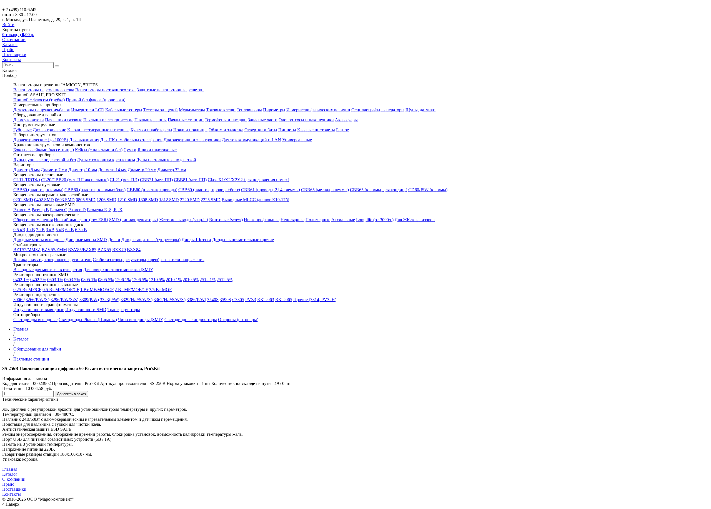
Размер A (22, 209)
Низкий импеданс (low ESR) (81, 219)
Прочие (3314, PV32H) (314, 299)
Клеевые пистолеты (316, 129)
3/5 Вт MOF (160, 289)
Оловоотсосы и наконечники (306, 119)
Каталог (9, 44)
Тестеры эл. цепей (160, 109)
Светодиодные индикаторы (190, 319)
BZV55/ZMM (54, 249)
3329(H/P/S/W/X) (136, 299)
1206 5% (140, 279)
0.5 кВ (19, 229)
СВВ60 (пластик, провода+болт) (209, 189)
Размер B (40, 209)
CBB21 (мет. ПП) (156, 179)
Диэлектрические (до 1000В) (40, 139)
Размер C (58, 209)
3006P (18, 299)
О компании (14, 39)
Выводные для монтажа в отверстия (47, 269)
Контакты (11, 59)
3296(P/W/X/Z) (64, 299)
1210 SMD (127, 199)
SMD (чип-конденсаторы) (133, 219)
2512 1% (208, 279)
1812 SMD (169, 199)
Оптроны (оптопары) (238, 319)
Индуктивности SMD (85, 309)
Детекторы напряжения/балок (41, 109)
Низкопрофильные (261, 219)
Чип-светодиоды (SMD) (140, 319)
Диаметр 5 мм (26, 169)
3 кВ (50, 229)
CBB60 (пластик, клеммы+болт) (95, 189)
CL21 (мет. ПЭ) (124, 179)
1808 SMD (148, 199)
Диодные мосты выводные (38, 239)
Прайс (8, 49)
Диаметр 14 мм (112, 169)
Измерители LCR (87, 109)
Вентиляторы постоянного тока (105, 89)
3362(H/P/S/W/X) (170, 299)
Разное (342, 129)
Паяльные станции (186, 119)
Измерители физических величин (318, 109)
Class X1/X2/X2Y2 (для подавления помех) (248, 179)
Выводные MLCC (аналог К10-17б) (255, 199)
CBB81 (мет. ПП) (190, 179)
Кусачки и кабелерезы (151, 129)
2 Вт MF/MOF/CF (131, 289)
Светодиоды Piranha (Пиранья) (88, 319)
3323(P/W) (109, 299)
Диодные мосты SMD (86, 239)
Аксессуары (346, 119)
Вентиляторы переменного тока (43, 89)
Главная (9, 469)
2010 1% (174, 279)
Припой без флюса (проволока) (95, 99)
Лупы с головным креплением (106, 159)
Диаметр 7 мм (54, 169)
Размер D (77, 209)
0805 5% (106, 279)
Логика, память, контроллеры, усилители (52, 259)
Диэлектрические (49, 129)
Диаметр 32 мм (171, 169)
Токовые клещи (221, 109)
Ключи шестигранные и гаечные (98, 129)
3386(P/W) (196, 299)
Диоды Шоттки (196, 239)
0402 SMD (44, 199)
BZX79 (119, 249)
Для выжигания (84, 139)
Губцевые (22, 129)
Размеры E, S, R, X (104, 209)
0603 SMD (65, 199)
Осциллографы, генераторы (377, 109)
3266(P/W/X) (37, 299)
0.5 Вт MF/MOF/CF (60, 289)
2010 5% (191, 279)
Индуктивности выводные (38, 309)
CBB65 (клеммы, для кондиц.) (378, 189)
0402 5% (38, 279)
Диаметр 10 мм (82, 169)
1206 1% (123, 279)
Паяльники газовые (63, 119)
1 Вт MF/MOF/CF (97, 289)
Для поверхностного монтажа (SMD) (118, 269)
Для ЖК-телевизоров (415, 219)
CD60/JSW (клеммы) (427, 189)
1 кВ (30, 229)
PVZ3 (250, 299)
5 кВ (60, 229)
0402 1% (21, 279)
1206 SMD (106, 199)
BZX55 (104, 249)
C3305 (238, 299)
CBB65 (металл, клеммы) (325, 189)
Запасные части (262, 119)
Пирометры (274, 109)
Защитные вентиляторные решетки (170, 89)
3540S (213, 299)
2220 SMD (190, 199)
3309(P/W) (89, 299)
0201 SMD (23, 199)
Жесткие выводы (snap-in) (183, 219)
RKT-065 (283, 299)
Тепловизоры (249, 109)
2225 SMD (211, 199)
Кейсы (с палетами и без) (98, 149)
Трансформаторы (123, 309)
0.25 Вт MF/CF (27, 289)
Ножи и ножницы (190, 129)
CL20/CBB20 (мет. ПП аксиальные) (75, 179)
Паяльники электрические (108, 119)
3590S (225, 299)
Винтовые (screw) (226, 219)
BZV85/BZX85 (82, 249)
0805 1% (89, 279)
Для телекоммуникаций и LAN (251, 139)
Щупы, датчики (420, 109)
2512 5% (224, 279)
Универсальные (297, 139)
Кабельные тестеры (123, 109)
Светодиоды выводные (35, 319)
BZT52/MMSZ (27, 249)
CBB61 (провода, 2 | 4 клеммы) (270, 189)
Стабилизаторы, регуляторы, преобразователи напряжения (148, 259)
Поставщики (14, 54)
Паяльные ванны (150, 119)
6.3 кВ (81, 229)
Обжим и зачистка (226, 129)
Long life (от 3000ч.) (375, 219)
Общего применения (33, 219)
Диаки (114, 239)
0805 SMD (86, 199)
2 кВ (40, 229)
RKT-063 (265, 299)
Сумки (130, 149)
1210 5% (157, 279)
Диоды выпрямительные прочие (243, 239)
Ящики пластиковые (157, 149)
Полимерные (318, 219)
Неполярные (292, 219)
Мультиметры (192, 109)
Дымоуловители (28, 119)
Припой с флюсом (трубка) (39, 99)
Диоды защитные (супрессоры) (151, 239)
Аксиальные (343, 219)
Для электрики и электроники (192, 139)
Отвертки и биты (260, 129)
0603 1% (55, 279)
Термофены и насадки (226, 119)
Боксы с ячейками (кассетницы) (43, 149)
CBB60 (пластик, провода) (152, 189)
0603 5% (72, 279)
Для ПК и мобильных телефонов (131, 139)
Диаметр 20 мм (142, 169)
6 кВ (69, 229)
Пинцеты (287, 129)
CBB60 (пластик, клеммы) (38, 189)
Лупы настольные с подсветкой (166, 159)
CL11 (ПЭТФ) (26, 179)
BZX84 (134, 249)
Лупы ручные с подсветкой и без (44, 159)
